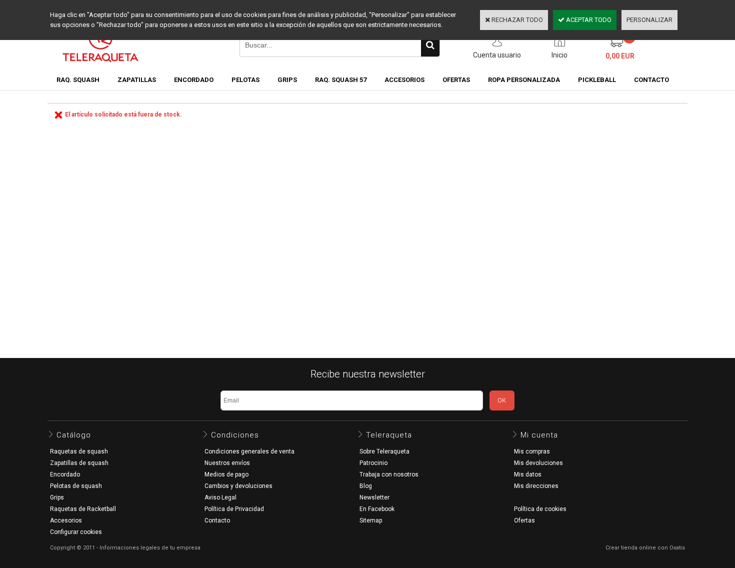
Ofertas (524, 520)
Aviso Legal (220, 497)
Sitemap (371, 520)
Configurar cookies (76, 532)
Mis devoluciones (538, 463)
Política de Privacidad (234, 509)
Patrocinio (374, 463)
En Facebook (377, 509)
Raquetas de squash (79, 451)
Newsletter (375, 497)
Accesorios (404, 80)
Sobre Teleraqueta (385, 451)
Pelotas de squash (76, 486)
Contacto (217, 520)
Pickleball (597, 80)
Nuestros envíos (227, 463)
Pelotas (246, 80)
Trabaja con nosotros (389, 474)
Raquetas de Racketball (83, 509)
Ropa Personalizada (524, 80)
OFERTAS (456, 80)
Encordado (194, 80)
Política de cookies (540, 509)
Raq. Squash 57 (340, 80)
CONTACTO (651, 80)
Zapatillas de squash (79, 463)
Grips (287, 80)
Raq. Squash (78, 80)
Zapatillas (137, 80)
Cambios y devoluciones (238, 486)
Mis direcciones (536, 486)
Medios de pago (226, 474)
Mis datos (528, 474)
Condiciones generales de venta (249, 451)
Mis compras (532, 451)
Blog (366, 486)
